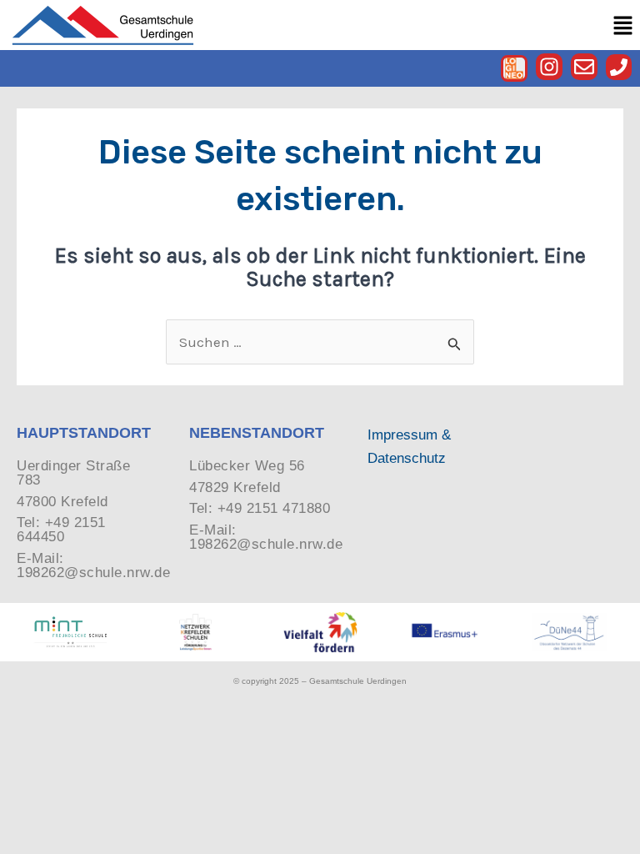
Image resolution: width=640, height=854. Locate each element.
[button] (623, 25)
